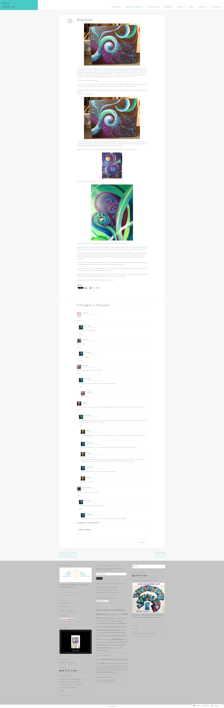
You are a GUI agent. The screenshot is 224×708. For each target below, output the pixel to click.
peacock (100, 642)
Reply (78, 320)
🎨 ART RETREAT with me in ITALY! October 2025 (71, 684)
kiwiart (112, 627)
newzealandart (110, 636)
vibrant (106, 648)
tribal (122, 645)
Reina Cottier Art (90, 442)
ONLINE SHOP (116, 6)
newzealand (100, 636)
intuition (115, 623)
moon (125, 630)
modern (122, 630)
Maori (105, 666)
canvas (115, 618)
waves (116, 648)
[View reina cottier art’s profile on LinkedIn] (72, 671)
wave (114, 648)
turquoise (99, 648)
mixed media (110, 666)
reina (118, 642)
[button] (71, 647)
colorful (119, 618)
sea (97, 645)
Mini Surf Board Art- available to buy (68, 687)
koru (117, 626)
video (111, 648)
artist (98, 618)
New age (116, 666)
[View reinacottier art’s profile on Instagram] (66, 671)
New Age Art (122, 666)
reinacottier (123, 642)
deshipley (85, 402)
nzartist (123, 635)
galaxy (121, 620)
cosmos (108, 620)
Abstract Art (107, 659)
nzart (117, 636)
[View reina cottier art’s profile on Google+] (77, 671)
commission (99, 620)
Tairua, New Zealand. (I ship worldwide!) (105, 680)
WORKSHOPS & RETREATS (134, 6)
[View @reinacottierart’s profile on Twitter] (136, 576)
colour (124, 618)
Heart (108, 623)
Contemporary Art (114, 663)
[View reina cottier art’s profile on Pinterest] (69, 671)
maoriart (105, 630)
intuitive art (122, 623)
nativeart (106, 633)
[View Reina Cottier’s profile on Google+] (147, 576)
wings (103, 650)
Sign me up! (99, 578)
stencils (107, 645)
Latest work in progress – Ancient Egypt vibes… (70, 679)
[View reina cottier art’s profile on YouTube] (75, 671)
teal (119, 645)
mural (97, 632)
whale (120, 648)
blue (105, 618)
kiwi (100, 627)
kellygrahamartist (87, 487)
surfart (115, 645)
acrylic (108, 614)
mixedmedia (114, 630)
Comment (141, 542)
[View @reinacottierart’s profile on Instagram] (139, 576)
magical (123, 627)
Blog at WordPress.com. (112, 706)
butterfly (110, 618)
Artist (106, 663)
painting (117, 639)
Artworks (167, 6)
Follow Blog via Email (107, 565)
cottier (113, 621)
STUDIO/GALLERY (153, 6)
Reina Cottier (87, 326)
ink (112, 623)
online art (103, 639)
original (110, 639)
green (104, 623)
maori (98, 630)
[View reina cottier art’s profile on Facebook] (60, 671)
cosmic (104, 620)
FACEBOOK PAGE (66, 695)
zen (106, 650)
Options (180, 6)
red (115, 642)
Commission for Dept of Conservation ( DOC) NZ (70, 682)
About (191, 6)
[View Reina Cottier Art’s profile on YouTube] (145, 576)
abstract (100, 610)
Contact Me (202, 6)
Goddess (99, 623)
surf (112, 645)
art (126, 614)
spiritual (101, 645)
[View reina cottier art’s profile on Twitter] (63, 671)
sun (110, 645)
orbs (106, 639)
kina (97, 627)
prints (103, 642)
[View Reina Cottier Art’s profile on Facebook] (133, 576)
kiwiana (105, 626)
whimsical (99, 650)
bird (102, 618)
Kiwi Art (98, 666)
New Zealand (120, 633)
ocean (98, 639)
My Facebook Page (68, 595)
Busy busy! (85, 20)
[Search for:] (148, 566)
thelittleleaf (85, 365)
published (107, 642)
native (101, 632)
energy (117, 620)
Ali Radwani (85, 312)
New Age (112, 633)
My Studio (61, 690)
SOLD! (159, 554)
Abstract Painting (121, 659)
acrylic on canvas (117, 614)
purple (112, 642)
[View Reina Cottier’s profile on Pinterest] (142, 576)
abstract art (110, 610)
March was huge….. (69, 554)
